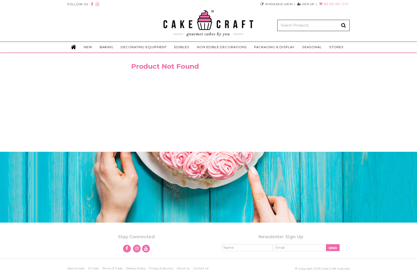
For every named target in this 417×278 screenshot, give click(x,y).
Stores (336, 47)
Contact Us (200, 268)
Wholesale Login (279, 4)
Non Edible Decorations (222, 47)
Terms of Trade (112, 268)
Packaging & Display (274, 47)
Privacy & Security (161, 268)
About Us (183, 268)
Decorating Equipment (144, 47)
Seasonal (312, 47)
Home (74, 47)
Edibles (181, 47)
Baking (106, 47)
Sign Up (308, 4)
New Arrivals (75, 268)
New (88, 47)
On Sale (93, 268)
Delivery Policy (136, 268)
